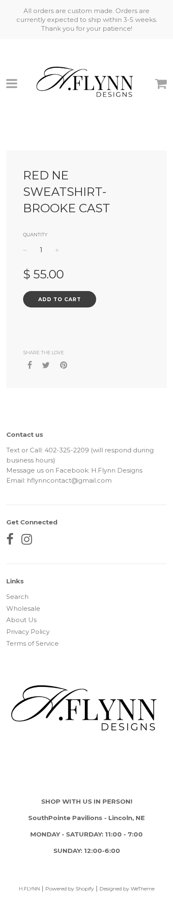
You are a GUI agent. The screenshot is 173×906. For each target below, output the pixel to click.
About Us (21, 620)
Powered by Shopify (69, 888)
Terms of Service (32, 643)
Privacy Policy (28, 632)
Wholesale (23, 608)
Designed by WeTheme (127, 888)
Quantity (35, 235)
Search (17, 597)
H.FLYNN (29, 888)
